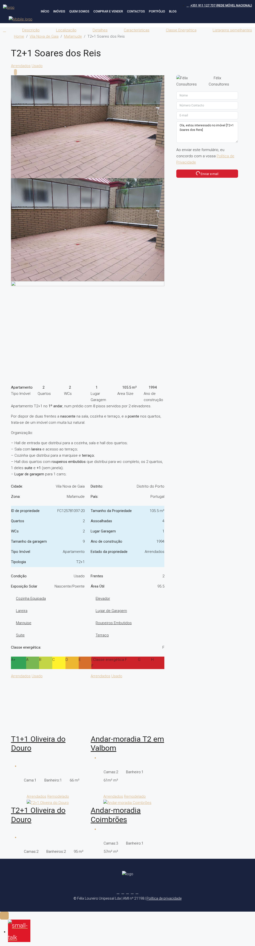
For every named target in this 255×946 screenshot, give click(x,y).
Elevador (103, 598)
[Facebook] (118, 892)
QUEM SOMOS (79, 11)
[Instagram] (127, 892)
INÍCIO (45, 11)
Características (136, 30)
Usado (37, 66)
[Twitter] (123, 892)
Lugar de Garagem (111, 610)
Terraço (102, 635)
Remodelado (58, 796)
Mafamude (73, 36)
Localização (66, 30)
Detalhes (100, 30)
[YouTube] (137, 892)
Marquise (23, 623)
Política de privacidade (164, 898)
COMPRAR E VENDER (108, 11)
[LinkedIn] (132, 892)
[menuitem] (219, 5)
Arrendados (21, 66)
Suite (20, 635)
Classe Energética (181, 30)
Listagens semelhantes (232, 30)
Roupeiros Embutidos (114, 623)
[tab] (15, 72)
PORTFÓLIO (157, 11)
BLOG (173, 11)
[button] (242, 38)
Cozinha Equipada (31, 598)
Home (19, 36)
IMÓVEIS (59, 11)
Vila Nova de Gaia (44, 36)
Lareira (21, 610)
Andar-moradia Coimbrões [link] (116, 815)
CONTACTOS (136, 11)
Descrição (31, 30)
